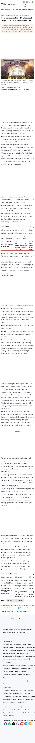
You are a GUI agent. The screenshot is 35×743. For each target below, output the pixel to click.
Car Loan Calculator (8, 671)
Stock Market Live (7, 644)
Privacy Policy (25, 707)
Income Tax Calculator (8, 665)
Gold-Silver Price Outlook (9, 653)
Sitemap (30, 712)
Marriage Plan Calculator (24, 674)
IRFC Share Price (21, 632)
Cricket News (27, 693)
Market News (23, 690)
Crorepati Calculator (21, 665)
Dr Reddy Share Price (8, 638)
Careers (5, 715)
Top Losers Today (20, 647)
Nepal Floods (30, 650)
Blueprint (31, 9)
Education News (6, 699)
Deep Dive (5, 650)
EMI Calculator (6, 668)
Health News (21, 699)
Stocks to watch (17, 644)
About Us (14, 707)
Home (2, 9)
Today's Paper (6, 707)
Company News (14, 690)
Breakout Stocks (27, 644)
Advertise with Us (22, 712)
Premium (7, 9)
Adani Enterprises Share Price (25, 629)
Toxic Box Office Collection (9, 659)
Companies (7, 15)
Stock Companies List (8, 681)
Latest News (6, 690)
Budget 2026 (21, 702)
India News (5, 702)
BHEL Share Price (22, 635)
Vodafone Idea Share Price (21, 638)
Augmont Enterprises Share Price (17, 650)
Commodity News (7, 693)
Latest (13, 9)
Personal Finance (7, 696)
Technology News (17, 696)
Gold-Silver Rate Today (8, 647)
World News (26, 696)
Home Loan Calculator (20, 671)
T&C (19, 707)
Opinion (14, 699)
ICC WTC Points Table (23, 659)
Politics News (13, 702)
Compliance (5, 712)
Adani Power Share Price (9, 632)
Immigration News (17, 693)
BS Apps (11, 715)
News (11, 15)
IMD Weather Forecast (22, 653)
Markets (24, 9)
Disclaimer (5, 710)
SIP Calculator (15, 668)
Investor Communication (16, 710)
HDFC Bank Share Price (8, 656)
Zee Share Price (20, 656)
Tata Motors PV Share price (9, 635)
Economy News (29, 699)
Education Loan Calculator (9, 674)
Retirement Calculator (26, 668)
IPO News (30, 690)
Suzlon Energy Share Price (9, 629)
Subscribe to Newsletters (20, 681)
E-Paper (18, 9)
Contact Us (13, 712)
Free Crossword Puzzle (8, 684)
